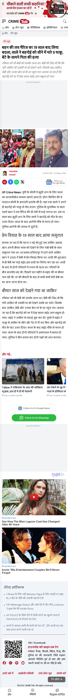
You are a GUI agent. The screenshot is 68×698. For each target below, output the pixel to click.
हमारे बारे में (8, 673)
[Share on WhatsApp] (16, 182)
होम (6, 33)
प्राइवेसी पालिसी (26, 673)
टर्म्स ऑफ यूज (45, 673)
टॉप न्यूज (14, 33)
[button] (5, 28)
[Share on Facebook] (10, 182)
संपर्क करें (61, 673)
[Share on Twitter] (22, 182)
